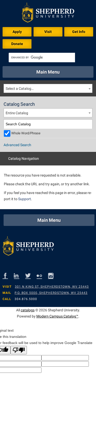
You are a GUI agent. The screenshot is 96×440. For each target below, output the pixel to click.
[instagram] (53, 275)
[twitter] (31, 275)
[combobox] (48, 88)
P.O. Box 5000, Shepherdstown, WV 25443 (51, 293)
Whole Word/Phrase (25, 133)
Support (24, 199)
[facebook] (8, 275)
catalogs (28, 310)
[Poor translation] (18, 350)
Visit (48, 32)
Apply (17, 32)
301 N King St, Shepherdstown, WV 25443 (52, 286)
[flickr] (42, 275)
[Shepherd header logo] (48, 13)
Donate (17, 44)
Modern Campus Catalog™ (57, 316)
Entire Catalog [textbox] (17, 113)
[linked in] (19, 275)
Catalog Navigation (23, 158)
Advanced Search (17, 145)
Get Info (78, 32)
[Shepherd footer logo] (28, 247)
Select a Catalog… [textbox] (20, 88)
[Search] (87, 124)
